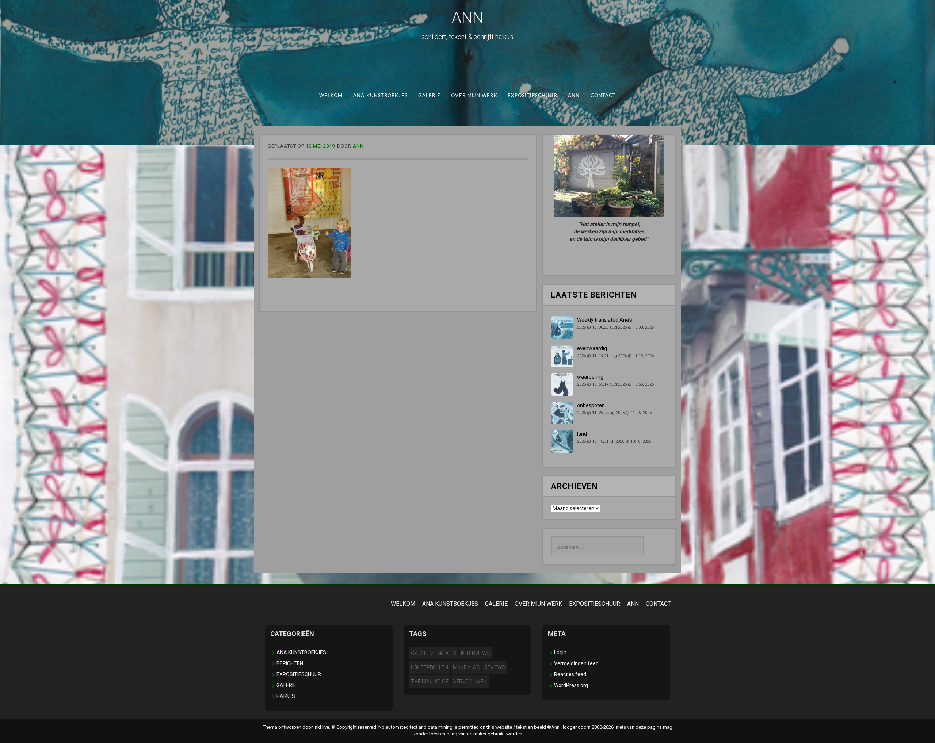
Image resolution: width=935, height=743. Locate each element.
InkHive (321, 727)
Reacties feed (570, 674)
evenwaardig (592, 348)
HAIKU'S (285, 696)
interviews (475, 653)
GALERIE (429, 95)
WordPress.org (571, 685)
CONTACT (603, 95)
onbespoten (591, 405)
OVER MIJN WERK (474, 95)
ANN (467, 17)
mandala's (466, 667)
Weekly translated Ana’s (604, 320)
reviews (494, 667)
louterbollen (429, 667)
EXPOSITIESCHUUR (532, 95)
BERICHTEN (289, 663)
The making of (430, 682)
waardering (590, 377)
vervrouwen (470, 682)
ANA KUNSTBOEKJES (380, 95)
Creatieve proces (433, 653)
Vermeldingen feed (576, 663)
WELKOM (331, 95)
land (582, 434)
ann (358, 146)
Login (560, 652)
